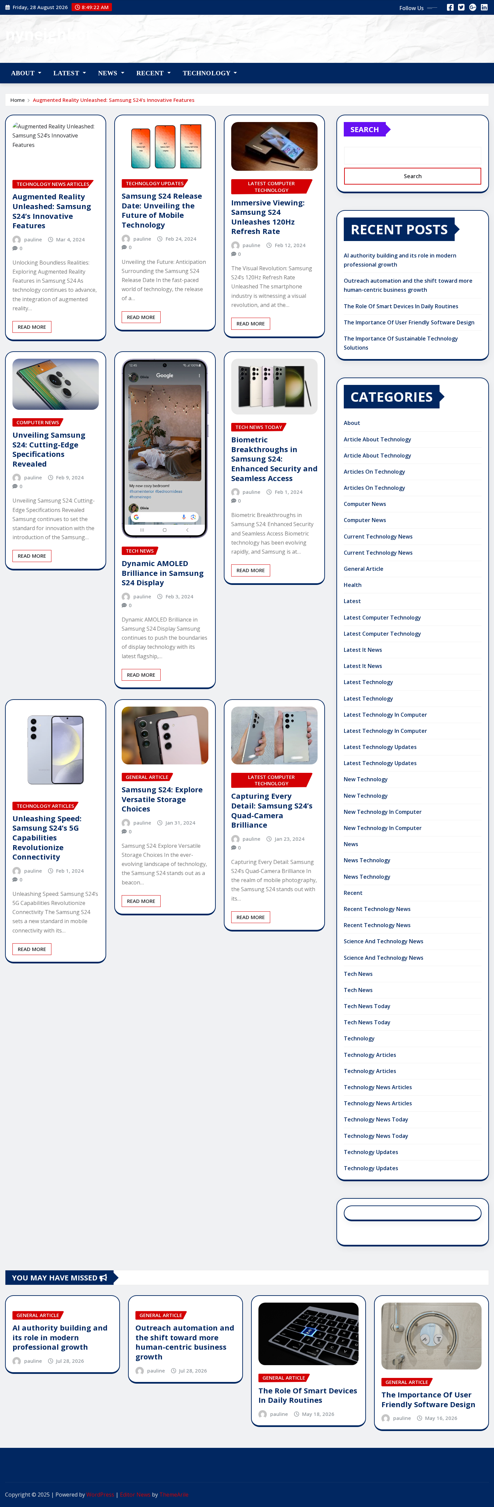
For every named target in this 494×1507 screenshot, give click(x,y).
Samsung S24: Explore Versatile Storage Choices (162, 799)
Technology (207, 73)
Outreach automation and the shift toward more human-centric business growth (184, 1341)
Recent (151, 73)
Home (17, 99)
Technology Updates (371, 1152)
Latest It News (363, 649)
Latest (67, 73)
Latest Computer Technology (382, 617)
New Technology (366, 779)
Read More (32, 326)
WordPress (100, 1494)
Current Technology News (378, 536)
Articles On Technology (374, 471)
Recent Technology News (377, 909)
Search (365, 129)
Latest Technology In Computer (385, 714)
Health (353, 585)
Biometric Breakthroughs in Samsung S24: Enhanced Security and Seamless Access (274, 458)
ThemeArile (174, 1494)
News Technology (367, 860)
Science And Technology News (383, 941)
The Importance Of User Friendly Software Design (409, 322)
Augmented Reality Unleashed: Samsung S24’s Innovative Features (114, 99)
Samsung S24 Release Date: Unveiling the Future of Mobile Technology (162, 210)
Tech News (358, 974)
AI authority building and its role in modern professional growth (60, 1337)
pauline (33, 239)
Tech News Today (367, 1006)
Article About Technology (377, 439)
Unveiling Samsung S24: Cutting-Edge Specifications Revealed (48, 449)
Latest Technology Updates (380, 747)
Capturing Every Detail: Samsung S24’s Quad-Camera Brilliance (272, 810)
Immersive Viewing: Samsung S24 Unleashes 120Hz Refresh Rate (268, 216)
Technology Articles (370, 1055)
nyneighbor (49, 34)
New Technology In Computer (383, 812)
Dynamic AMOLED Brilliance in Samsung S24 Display (163, 572)
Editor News (135, 1494)
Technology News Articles (378, 1087)
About (23, 73)
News (108, 73)
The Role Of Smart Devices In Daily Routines (401, 306)
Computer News (365, 504)
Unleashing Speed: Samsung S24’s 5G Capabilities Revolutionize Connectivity (47, 837)
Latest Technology (368, 682)
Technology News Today (376, 1119)
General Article (363, 568)
